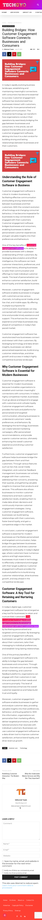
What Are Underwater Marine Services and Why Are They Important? (31, 776)
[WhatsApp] (19, 54)
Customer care (13, 748)
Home (4, 23)
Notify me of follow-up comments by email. (19, 870)
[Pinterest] (14, 54)
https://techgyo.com (21, 803)
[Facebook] (4, 54)
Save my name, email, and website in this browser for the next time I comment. (20, 863)
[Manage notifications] (4, 915)
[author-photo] (21, 797)
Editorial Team (9, 49)
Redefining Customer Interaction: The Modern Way (10, 776)
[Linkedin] (25, 916)
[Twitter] (21, 916)
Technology (23, 748)
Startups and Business (14, 23)
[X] (9, 54)
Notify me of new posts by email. (15, 873)
